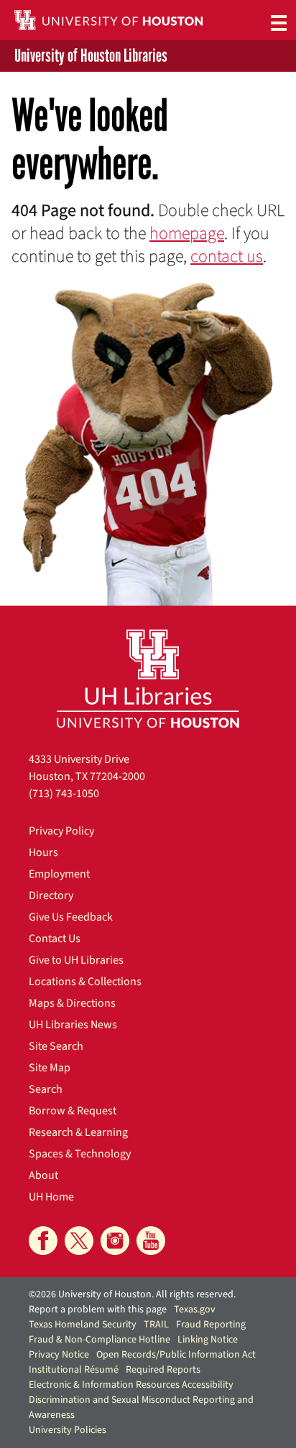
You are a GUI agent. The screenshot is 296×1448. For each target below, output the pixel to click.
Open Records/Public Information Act (176, 1355)
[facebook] (43, 1240)
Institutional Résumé (74, 1370)
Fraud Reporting (211, 1324)
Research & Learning (78, 1132)
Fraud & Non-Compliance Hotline (99, 1339)
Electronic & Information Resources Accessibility (131, 1385)
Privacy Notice (59, 1355)
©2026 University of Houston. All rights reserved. (132, 1294)
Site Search (56, 1046)
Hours (43, 852)
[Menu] (279, 22)
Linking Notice (207, 1339)
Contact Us (54, 938)
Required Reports (163, 1370)
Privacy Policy (61, 831)
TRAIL (156, 1324)
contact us (226, 256)
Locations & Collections (85, 981)
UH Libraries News (73, 1025)
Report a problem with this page (98, 1309)
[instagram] (115, 1240)
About (43, 1175)
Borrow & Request (72, 1111)
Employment (59, 874)
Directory (51, 895)
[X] (79, 1240)
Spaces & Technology (80, 1154)
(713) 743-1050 (64, 793)
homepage (186, 233)
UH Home (51, 1197)
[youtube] (151, 1240)
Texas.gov (195, 1309)
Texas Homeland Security (83, 1324)
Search (46, 1089)
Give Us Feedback (71, 917)
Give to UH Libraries (76, 960)
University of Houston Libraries (90, 56)
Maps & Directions (72, 1003)
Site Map (49, 1068)
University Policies (67, 1430)
